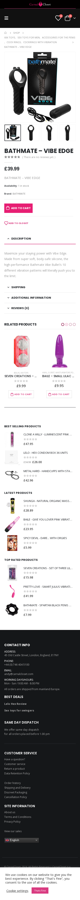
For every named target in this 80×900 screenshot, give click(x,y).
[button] (63, 324)
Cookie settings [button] (17, 891)
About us (9, 812)
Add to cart (21, 208)
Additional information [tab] (31, 298)
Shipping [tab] (18, 287)
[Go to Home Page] (5, 33)
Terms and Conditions (17, 817)
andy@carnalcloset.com (18, 674)
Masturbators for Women (31, 372)
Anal (6, 372)
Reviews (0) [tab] (20, 308)
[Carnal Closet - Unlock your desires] (40, 4)
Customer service (14, 764)
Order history (12, 783)
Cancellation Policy (15, 797)
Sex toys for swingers (19, 710)
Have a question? (14, 759)
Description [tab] (21, 239)
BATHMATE (19, 193)
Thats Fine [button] (40, 890)
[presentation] (9, 87)
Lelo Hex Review (15, 704)
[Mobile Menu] (7, 18)
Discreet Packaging (15, 792)
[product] (21, 351)
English (14, 840)
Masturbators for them (54, 372)
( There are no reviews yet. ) (38, 157)
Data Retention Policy (17, 773)
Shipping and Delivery (17, 787)
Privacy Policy (12, 821)
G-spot (13, 372)
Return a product (14, 769)
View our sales (13, 831)
